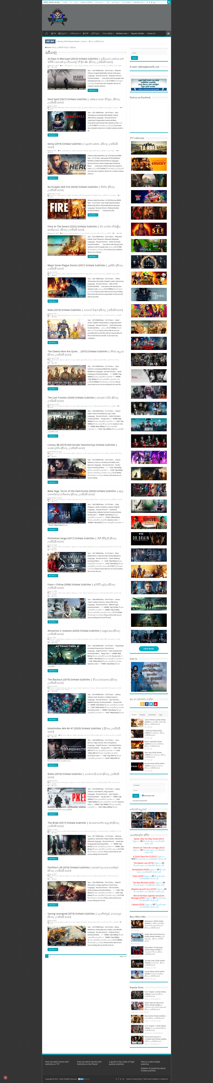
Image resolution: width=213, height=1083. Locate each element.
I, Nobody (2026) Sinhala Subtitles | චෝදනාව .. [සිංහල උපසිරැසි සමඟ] (155, 733)
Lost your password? (139, 801)
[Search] (169, 2)
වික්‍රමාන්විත (92, 150)
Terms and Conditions (151, 1079)
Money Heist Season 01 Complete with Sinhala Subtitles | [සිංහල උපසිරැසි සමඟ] (156, 1039)
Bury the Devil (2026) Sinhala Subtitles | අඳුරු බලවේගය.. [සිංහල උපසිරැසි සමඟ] (154, 766)
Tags (160, 715)
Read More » (93, 90)
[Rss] (147, 2)
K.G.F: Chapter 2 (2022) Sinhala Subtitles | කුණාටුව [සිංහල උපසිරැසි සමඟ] (155, 994)
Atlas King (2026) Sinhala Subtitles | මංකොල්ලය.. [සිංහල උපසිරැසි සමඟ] (81, 41)
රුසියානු (85, 65)
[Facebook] (149, 2)
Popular (142, 715)
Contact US (151, 33)
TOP (107, 2)
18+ (50, 107)
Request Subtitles (86, 2)
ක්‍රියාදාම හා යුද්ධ (73, 65)
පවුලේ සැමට (78, 315)
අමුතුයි (64, 150)
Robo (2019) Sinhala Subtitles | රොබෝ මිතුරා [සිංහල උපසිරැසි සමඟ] (85, 309)
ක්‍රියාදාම (69, 150)
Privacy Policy (137, 1079)
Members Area (139, 2)
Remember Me (149, 796)
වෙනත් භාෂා (99, 65)
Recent (134, 715)
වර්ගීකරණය (99, 2)
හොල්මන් (116, 107)
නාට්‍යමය (71, 315)
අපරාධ (66, 233)
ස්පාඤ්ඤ (94, 195)
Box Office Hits (59, 107)
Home (65, 2)
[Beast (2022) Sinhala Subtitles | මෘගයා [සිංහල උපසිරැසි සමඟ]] (137, 1019)
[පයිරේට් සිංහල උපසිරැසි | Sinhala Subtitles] (57, 17)
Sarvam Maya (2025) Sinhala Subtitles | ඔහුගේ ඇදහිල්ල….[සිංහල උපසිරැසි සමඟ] (155, 974)
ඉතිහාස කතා (55, 360)
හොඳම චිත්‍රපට (117, 65)
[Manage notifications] (5, 1078)
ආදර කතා (73, 107)
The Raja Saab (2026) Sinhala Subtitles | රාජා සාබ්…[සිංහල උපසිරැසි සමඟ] (155, 963)
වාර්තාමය (92, 65)
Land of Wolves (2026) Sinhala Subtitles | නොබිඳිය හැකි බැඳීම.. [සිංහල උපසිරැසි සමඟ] (155, 722)
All (62, 65)
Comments (152, 715)
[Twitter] (152, 2)
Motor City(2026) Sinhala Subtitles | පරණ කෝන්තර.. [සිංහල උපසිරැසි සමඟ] (154, 744)
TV (71, 2)
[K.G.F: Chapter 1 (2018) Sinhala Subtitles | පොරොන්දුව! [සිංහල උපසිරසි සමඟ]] (137, 1029)
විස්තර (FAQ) (126, 2)
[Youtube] (154, 2)
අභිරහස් (67, 107)
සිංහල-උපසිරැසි (58, 47)
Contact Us (164, 1079)
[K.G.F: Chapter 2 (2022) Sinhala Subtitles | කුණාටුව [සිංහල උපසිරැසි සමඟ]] (137, 995)
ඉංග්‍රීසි (65, 65)
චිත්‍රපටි (76, 2)
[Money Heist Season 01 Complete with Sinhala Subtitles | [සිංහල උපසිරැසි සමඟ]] (137, 1040)
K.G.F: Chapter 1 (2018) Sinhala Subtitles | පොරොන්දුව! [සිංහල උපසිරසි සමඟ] (155, 1028)
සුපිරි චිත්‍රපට (116, 2)
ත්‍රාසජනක (85, 107)
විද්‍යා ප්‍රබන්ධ (99, 315)
